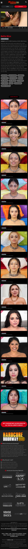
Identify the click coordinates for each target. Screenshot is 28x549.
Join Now (20, 6)
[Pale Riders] (14, 321)
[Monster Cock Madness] (20, 485)
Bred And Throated (5, 253)
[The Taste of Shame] (14, 136)
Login (7, 6)
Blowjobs (4, 75)
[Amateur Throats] (7, 504)
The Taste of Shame (6, 147)
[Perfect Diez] (14, 268)
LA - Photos (5, 83)
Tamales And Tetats (6, 358)
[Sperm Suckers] (20, 504)
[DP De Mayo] (14, 162)
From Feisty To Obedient (7, 226)
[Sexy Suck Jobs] (20, 495)
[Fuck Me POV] (20, 513)
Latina (11, 83)
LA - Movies (20, 80)
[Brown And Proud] (14, 294)
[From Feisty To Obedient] (14, 215)
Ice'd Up (3, 200)
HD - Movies (4, 80)
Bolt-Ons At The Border (6, 384)
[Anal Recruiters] (7, 495)
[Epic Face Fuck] (14, 400)
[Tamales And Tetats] (14, 347)
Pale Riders (3, 332)
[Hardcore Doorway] (7, 476)
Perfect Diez (4, 279)
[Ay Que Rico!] (14, 110)
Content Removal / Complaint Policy (17, 535)
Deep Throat (5, 78)
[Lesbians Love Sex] (7, 485)
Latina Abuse (18, 83)
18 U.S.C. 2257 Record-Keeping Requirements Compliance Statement (14, 529)
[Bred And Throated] (14, 241)
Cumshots (21, 75)
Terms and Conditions (17, 533)
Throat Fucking (6, 85)
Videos (6, 533)
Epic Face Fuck (4, 411)
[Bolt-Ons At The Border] (14, 373)
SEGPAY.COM (10, 539)
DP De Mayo (4, 174)
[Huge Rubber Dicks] (7, 513)
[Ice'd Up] (14, 189)
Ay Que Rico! (4, 121)
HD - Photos (12, 80)
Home (3, 533)
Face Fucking (13, 78)
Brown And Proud (5, 305)
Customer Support (11, 535)
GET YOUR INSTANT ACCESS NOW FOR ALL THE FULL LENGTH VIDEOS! (14, 424)
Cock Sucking (12, 75)
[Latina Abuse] (13, 2)
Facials (20, 78)
